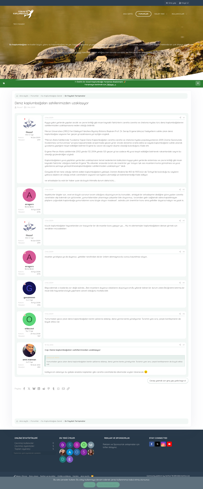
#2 (184, 189)
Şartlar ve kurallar (47, 476)
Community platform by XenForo (168, 476)
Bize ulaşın (33, 476)
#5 (184, 283)
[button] (167, 13)
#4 (184, 252)
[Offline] (25, 119)
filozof (20, 107)
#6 (184, 314)
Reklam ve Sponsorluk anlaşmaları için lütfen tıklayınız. (121, 446)
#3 (184, 221)
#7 (184, 345)
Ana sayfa (128, 14)
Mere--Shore (21, 476)
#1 (184, 118)
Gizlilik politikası (64, 476)
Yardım (76, 476)
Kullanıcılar (178, 14)
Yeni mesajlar (19, 24)
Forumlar (143, 14)
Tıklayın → (111, 84)
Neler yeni (159, 14)
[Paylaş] (180, 117)
